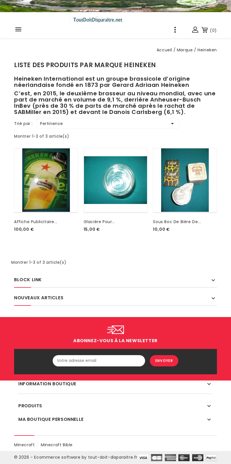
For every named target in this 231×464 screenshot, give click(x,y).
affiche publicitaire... (35, 222)
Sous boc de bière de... (177, 222)
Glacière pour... (99, 222)
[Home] (115, 6)
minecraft (24, 445)
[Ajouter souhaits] (15, 236)
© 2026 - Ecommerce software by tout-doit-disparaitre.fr (75, 457)
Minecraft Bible (57, 445)
